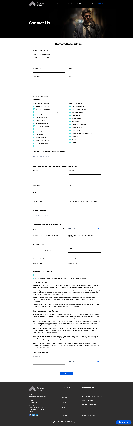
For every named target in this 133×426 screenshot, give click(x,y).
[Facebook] (30, 415)
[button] (66, 3)
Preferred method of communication (42, 258)
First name (35, 170)
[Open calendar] (98, 228)
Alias (34, 177)
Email (69, 76)
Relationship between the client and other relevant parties (82, 201)
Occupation (36, 85)
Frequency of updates (74, 258)
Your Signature (36, 356)
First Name (36, 61)
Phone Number (37, 76)
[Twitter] (33, 415)
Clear (64, 365)
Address (70, 68)
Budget (70, 248)
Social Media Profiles (38, 201)
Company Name (37, 68)
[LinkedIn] (37, 415)
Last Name (70, 61)
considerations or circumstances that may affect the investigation (81, 236)
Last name (71, 170)
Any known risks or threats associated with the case (45, 235)
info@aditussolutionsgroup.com (37, 396)
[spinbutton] (48, 229)
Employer (35, 192)
